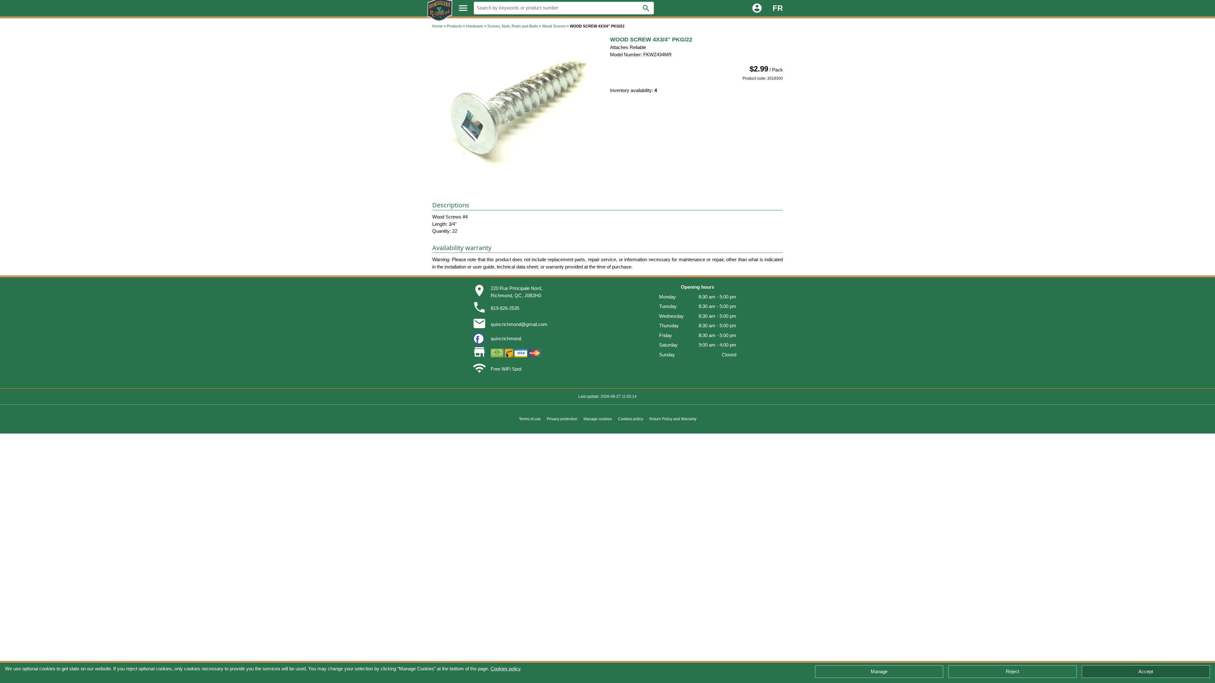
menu (463, 8)
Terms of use (530, 419)
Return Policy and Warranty (672, 419)
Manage (879, 671)
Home (437, 26)
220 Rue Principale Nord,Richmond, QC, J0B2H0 (516, 292)
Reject (1012, 671)
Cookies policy (505, 668)
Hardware (474, 26)
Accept (1145, 671)
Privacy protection (562, 419)
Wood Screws (554, 26)
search (646, 8)
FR (778, 8)
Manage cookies (597, 419)
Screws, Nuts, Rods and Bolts (512, 26)
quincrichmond (506, 338)
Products (454, 26)
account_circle (757, 8)
